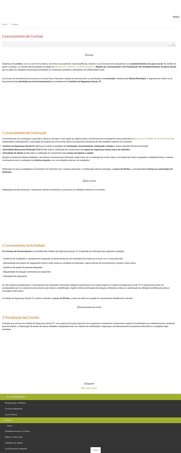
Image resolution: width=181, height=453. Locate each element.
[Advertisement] (89, 108)
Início (4, 24)
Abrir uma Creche (89, 388)
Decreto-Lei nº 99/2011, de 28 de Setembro (74, 67)
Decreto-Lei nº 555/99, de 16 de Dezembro (152, 139)
